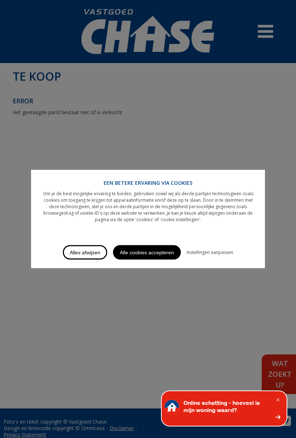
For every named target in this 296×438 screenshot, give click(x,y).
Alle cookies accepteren (147, 252)
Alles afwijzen (85, 252)
